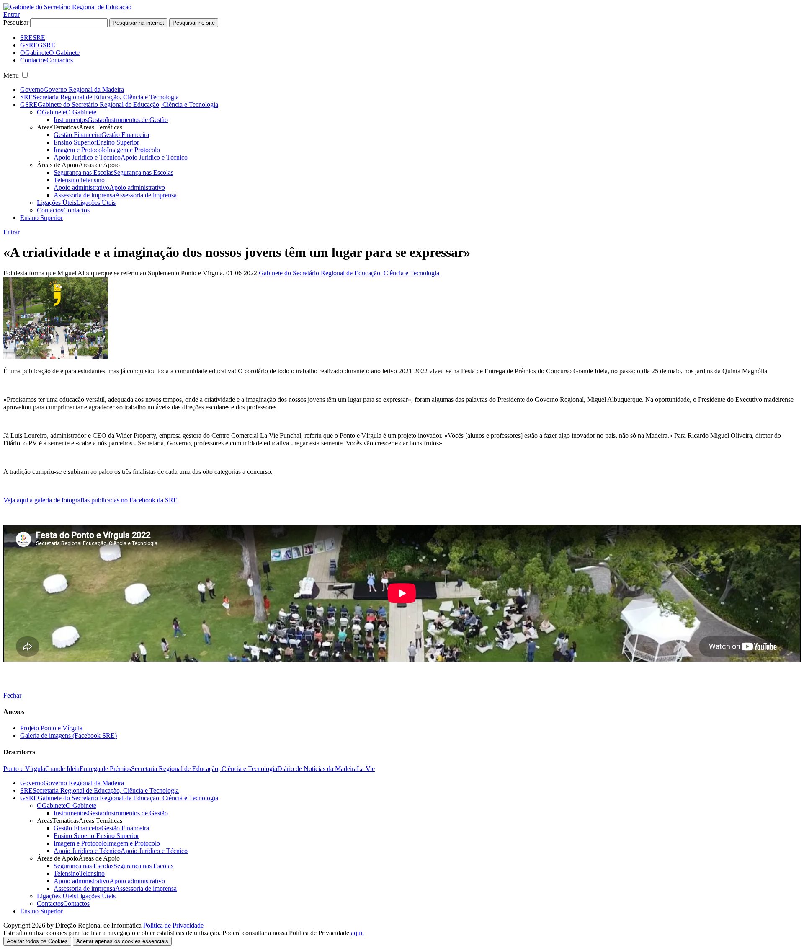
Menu (11, 75)
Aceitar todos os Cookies (37, 941)
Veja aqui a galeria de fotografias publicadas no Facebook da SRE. (91, 500)
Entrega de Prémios (105, 768)
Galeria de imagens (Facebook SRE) (68, 735)
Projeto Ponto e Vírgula (51, 728)
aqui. (357, 932)
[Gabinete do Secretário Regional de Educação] (67, 6)
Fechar (12, 695)
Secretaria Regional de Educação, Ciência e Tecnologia (204, 768)
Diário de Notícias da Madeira (317, 768)
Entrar (11, 14)
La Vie (366, 768)
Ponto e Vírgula (24, 768)
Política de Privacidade (173, 925)
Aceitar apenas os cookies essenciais (122, 941)
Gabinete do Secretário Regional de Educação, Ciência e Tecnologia (349, 273)
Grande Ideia (62, 768)
